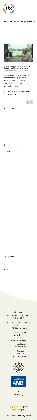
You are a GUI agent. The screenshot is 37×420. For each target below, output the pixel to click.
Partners (20, 354)
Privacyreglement (24, 415)
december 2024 (10, 158)
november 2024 (10, 161)
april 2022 (7, 208)
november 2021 (10, 219)
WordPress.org (9, 283)
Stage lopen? (20, 344)
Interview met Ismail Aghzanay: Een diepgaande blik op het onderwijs (17, 67)
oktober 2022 (9, 201)
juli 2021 (7, 226)
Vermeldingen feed (11, 276)
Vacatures (8, 263)
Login (6, 272)
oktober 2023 (9, 187)
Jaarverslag (18, 394)
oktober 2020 (9, 244)
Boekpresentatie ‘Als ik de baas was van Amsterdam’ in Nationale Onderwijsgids (17, 121)
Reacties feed (9, 279)
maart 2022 (8, 212)
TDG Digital (18, 407)
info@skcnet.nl (19, 335)
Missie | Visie (20, 356)
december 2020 (10, 240)
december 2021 (10, 215)
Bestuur (18, 391)
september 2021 (10, 222)
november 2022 (10, 197)
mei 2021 (7, 230)
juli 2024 (7, 169)
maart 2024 (8, 176)
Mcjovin (10, 70)
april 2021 (7, 233)
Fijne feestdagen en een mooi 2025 (17, 115)
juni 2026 (7, 154)
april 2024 (7, 172)
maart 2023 (8, 194)
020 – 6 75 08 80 (20, 332)
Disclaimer (10, 415)
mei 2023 (7, 190)
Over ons (20, 351)
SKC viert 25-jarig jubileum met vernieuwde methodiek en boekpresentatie (16, 130)
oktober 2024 (9, 165)
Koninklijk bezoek (10, 111)
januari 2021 (8, 237)
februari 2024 (9, 179)
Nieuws (25, 70)
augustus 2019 (9, 251)
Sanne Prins (16, 410)
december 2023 (10, 183)
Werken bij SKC (20, 347)
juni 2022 (7, 204)
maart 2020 (8, 248)
